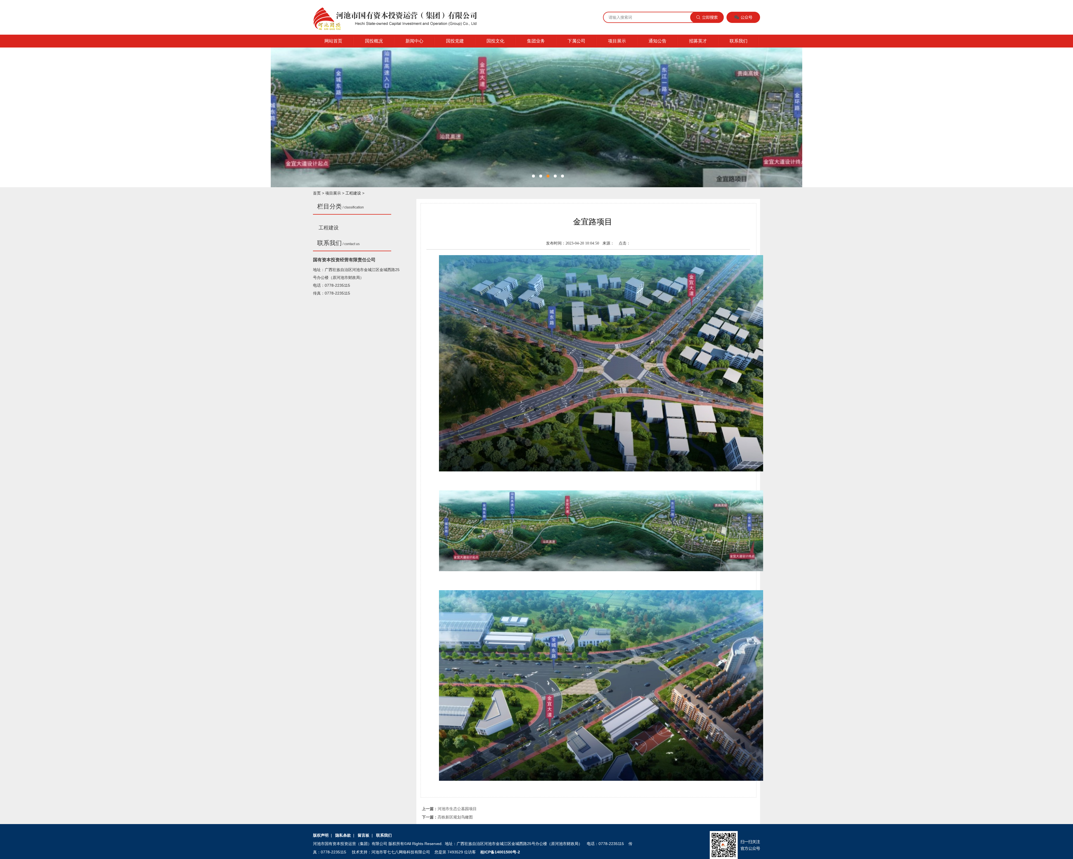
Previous (279, 113)
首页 (317, 193)
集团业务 (536, 41)
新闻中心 (414, 41)
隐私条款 (343, 835)
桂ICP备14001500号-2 (500, 852)
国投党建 (455, 41)
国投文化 (495, 41)
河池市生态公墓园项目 (457, 808)
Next (793, 113)
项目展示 (617, 41)
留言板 (363, 835)
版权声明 (321, 835)
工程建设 (353, 193)
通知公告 (657, 41)
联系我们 (738, 41)
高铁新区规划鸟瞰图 (455, 817)
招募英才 (698, 41)
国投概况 (374, 41)
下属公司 (576, 41)
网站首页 (333, 41)
